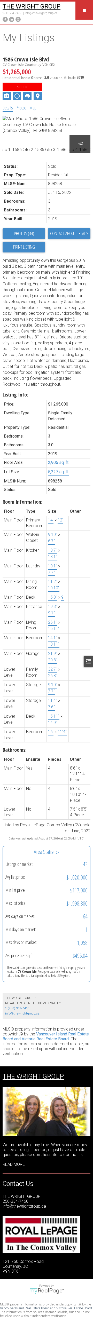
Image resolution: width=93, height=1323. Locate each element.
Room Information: (22, 501)
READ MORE (14, 1164)
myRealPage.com (46, 1291)
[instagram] (17, 19)
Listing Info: (15, 394)
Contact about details (69, 233)
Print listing (24, 247)
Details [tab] (8, 108)
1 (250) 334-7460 (17, 1008)
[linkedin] (11, 19)
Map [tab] (32, 108)
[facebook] (4, 19)
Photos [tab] (21, 108)
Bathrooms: (15, 749)
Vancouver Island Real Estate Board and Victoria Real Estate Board (46, 1036)
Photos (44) (24, 233)
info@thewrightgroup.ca (41, 13)
